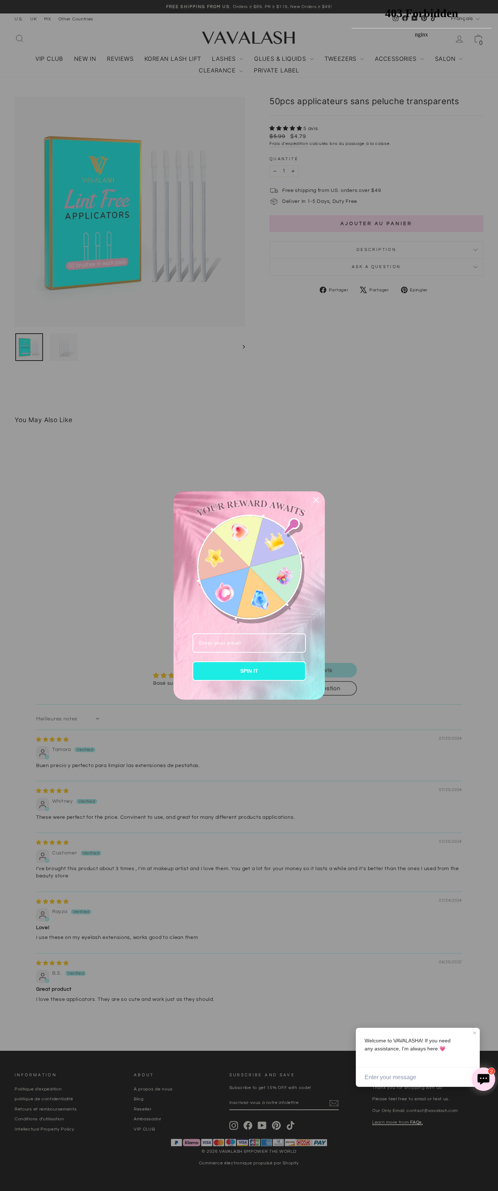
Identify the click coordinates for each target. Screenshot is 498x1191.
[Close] (316, 500)
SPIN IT (249, 671)
